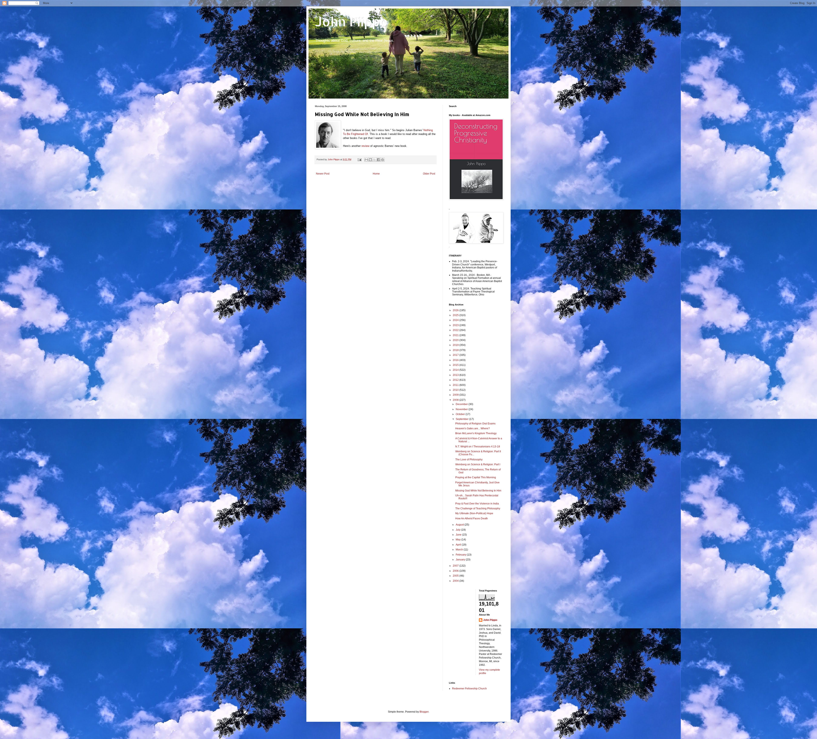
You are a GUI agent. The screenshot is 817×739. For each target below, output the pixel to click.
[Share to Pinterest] (382, 160)
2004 (456, 580)
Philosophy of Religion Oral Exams (475, 423)
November (462, 409)
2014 (456, 369)
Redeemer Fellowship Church (469, 688)
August (460, 524)
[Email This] (366, 160)
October (461, 414)
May (458, 539)
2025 (456, 315)
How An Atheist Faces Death (471, 518)
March (460, 549)
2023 (456, 325)
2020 (456, 340)
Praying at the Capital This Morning (475, 477)
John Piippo (351, 21)
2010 (456, 389)
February (461, 554)
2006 (456, 570)
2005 (456, 575)
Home (376, 173)
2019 (456, 345)
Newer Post (322, 173)
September (462, 419)
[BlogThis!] (370, 160)
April (459, 544)
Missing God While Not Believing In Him (478, 490)
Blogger (424, 711)
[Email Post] (359, 159)
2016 (456, 360)
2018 (456, 350)
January (461, 559)
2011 (456, 385)
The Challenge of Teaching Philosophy (477, 508)
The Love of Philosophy (469, 459)
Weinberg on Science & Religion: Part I (477, 464)
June (459, 534)
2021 (456, 335)
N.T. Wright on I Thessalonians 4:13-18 (477, 446)
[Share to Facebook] (378, 160)
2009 (456, 394)
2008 (456, 399)
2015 (456, 365)
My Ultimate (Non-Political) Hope (474, 513)
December (462, 404)
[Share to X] (374, 160)
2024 (456, 320)
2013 (456, 375)
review (365, 146)
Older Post (429, 173)
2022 (456, 330)
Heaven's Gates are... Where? (472, 428)
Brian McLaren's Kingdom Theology (476, 433)
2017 (456, 355)
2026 (456, 310)
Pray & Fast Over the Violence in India (477, 503)
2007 (456, 565)
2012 (456, 379)
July (458, 529)
